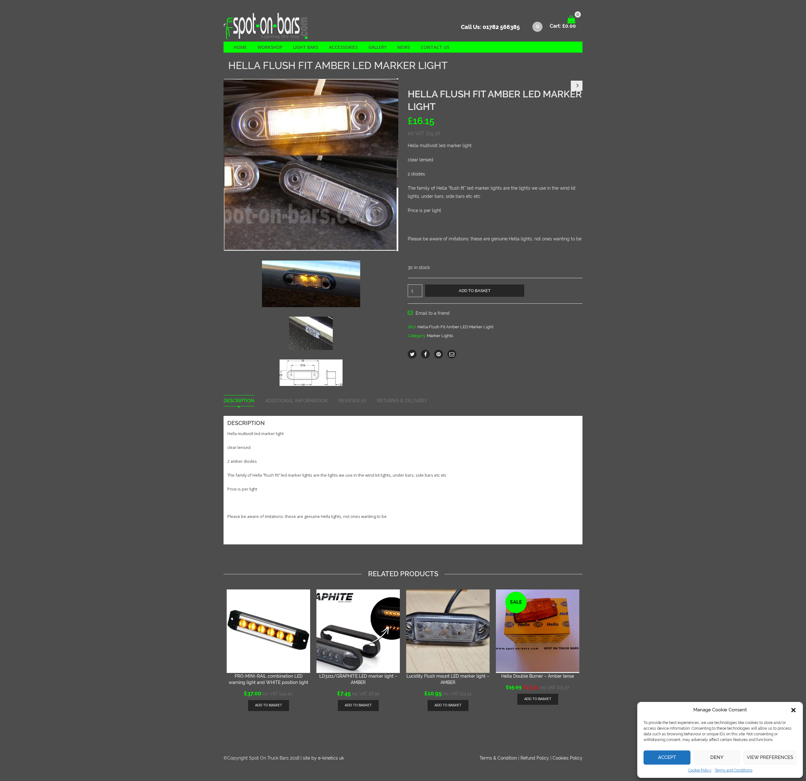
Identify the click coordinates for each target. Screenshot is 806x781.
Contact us (435, 47)
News (403, 47)
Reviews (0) (352, 401)
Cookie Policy (700, 770)
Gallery (377, 47)
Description (239, 401)
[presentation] (221, 640)
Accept (667, 757)
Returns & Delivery (402, 401)
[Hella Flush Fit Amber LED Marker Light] (311, 283)
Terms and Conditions (733, 770)
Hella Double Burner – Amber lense (537, 676)
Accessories (343, 47)
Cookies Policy (567, 758)
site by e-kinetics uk (323, 758)
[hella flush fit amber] (311, 164)
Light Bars (305, 47)
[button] (793, 710)
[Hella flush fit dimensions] (311, 372)
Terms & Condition (498, 758)
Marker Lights (440, 335)
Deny (717, 757)
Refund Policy (534, 758)
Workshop (270, 47)
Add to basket (475, 290)
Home (240, 47)
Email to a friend (433, 313)
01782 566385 (501, 27)
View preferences (770, 757)
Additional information (296, 401)
